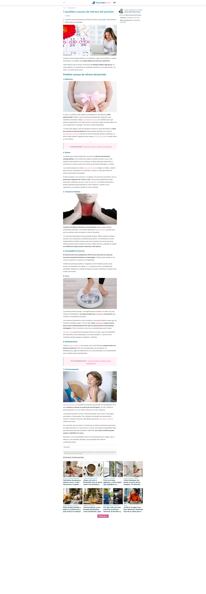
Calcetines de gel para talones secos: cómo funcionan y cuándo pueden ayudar (72, 482)
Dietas (125, 505)
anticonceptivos (75, 345)
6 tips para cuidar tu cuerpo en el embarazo (97, 147)
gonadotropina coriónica (71, 134)
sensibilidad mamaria (91, 120)
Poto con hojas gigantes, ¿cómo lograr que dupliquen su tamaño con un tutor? (112, 482)
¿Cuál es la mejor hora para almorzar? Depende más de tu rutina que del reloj (133, 509)
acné (87, 266)
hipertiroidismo (101, 230)
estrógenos (100, 314)
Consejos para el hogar (90, 478)
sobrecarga (69, 332)
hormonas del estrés (90, 168)
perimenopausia (70, 405)
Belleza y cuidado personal (71, 478)
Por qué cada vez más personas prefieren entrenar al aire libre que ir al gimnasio (113, 509)
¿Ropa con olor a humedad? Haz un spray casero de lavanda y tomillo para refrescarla (92, 482)
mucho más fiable (101, 136)
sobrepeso (99, 323)
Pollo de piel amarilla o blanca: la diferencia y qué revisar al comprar (72, 509)
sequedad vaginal (106, 419)
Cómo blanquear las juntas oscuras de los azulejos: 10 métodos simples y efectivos (132, 482)
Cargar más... (103, 516)
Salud (64, 7)
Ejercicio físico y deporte (111, 505)
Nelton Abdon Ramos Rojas (132, 12)
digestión (93, 182)
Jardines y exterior (109, 478)
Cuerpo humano (71, 7)
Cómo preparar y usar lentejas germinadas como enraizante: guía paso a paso (92, 509)
